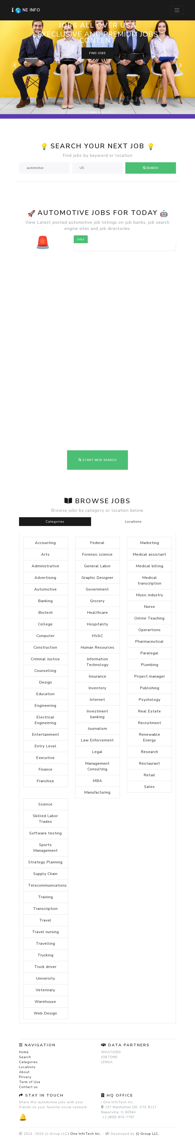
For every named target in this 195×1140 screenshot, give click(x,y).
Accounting (45, 468)
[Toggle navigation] (177, 10)
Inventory (97, 613)
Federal (97, 468)
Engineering (45, 630)
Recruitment (149, 648)
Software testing (45, 758)
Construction (45, 572)
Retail (149, 700)
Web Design (45, 938)
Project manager (149, 601)
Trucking (46, 880)
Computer (45, 561)
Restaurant (149, 688)
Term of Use (29, 1007)
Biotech (45, 537)
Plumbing (149, 590)
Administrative (45, 491)
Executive (45, 683)
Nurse (149, 532)
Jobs (80, 164)
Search (25, 982)
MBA (97, 706)
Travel (45, 845)
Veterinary (45, 915)
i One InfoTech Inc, (84, 1059)
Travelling (45, 868)
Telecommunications (47, 810)
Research (149, 677)
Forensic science (97, 479)
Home (24, 977)
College (45, 549)
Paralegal (149, 578)
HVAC (97, 561)
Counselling (45, 596)
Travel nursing (45, 857)
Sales (149, 712)
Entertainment (45, 659)
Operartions (149, 555)
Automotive (45, 514)
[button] (14, 28)
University (45, 903)
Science (45, 729)
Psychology (150, 625)
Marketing (149, 468)
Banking (45, 526)
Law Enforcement (97, 665)
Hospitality (97, 549)
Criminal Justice (45, 584)
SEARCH (152, 93)
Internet (97, 625)
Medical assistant (149, 479)
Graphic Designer (97, 503)
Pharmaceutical (149, 566)
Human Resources (97, 572)
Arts (45, 479)
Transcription (45, 834)
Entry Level (45, 671)
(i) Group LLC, (147, 1059)
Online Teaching (149, 543)
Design (45, 607)
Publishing (149, 613)
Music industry (149, 520)
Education (45, 619)
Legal (97, 677)
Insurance (97, 601)
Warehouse (45, 927)
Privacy (25, 1002)
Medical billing (149, 491)
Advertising (45, 503)
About (24, 997)
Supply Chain (45, 799)
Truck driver (45, 892)
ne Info (31, 10)
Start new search (99, 385)
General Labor (97, 491)
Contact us (28, 1012)
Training (45, 822)
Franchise (45, 706)
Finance (46, 694)
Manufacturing (97, 717)
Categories (55, 447)
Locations (133, 447)
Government (97, 514)
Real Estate (149, 636)
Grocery (97, 526)
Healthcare (97, 537)
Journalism (97, 653)
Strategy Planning (45, 787)
